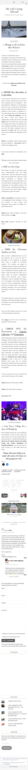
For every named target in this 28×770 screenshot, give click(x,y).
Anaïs (6, 530)
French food (18, 482)
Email (3, 595)
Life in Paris (14, 41)
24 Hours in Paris (5, 474)
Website (3, 603)
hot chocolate (6, 484)
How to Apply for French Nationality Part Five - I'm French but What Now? (17, 713)
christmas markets (20, 480)
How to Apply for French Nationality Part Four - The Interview (15, 707)
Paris (8, 486)
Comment (4, 610)
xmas (18, 486)
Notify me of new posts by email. (11, 636)
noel (4, 486)
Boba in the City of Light (14, 514)
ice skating (13, 484)
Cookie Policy (7, 763)
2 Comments (14, 490)
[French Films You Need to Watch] (4, 495)
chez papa (5, 480)
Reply (25, 557)
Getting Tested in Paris (14, 701)
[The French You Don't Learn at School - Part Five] (23, 495)
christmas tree (6, 482)
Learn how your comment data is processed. (13, 646)
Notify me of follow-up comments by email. (14, 633)
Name (3, 588)
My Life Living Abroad (14, 10)
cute (12, 482)
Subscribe (7, 748)
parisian (13, 486)
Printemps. (19, 334)
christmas (12, 480)
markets (19, 484)
